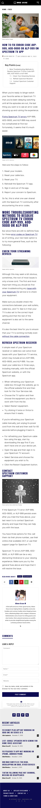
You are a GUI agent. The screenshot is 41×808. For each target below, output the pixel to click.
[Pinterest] (21, 582)
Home (4, 9)
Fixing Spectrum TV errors (14, 117)
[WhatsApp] (26, 582)
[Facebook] (11, 582)
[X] (16, 582)
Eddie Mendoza (6, 756)
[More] (31, 582)
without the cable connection (15, 336)
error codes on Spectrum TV (24, 234)
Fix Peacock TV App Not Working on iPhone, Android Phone (18, 752)
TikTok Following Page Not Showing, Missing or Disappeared (18, 773)
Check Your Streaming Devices (24, 76)
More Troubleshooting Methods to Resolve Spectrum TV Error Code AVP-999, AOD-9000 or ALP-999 (21, 71)
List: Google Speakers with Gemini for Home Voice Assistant (20, 742)
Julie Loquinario (6, 735)
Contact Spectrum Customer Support (22, 82)
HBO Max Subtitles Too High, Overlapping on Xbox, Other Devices (18, 763)
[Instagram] (18, 715)
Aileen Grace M (9, 56)
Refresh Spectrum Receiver (23, 79)
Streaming (27, 576)
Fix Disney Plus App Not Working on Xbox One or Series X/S (18, 731)
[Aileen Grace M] (3, 56)
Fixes (10, 9)
